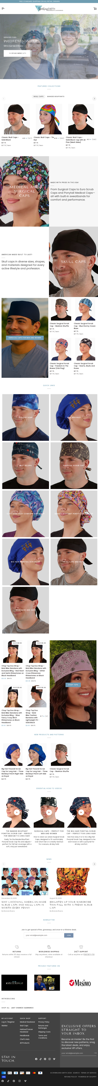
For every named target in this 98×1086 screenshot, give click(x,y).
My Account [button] (7, 1018)
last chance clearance (22, 1008)
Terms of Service (88, 1073)
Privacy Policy (43, 1022)
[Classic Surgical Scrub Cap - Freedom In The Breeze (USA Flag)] (61, 349)
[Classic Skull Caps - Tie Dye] (49, 119)
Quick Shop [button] (25, 1018)
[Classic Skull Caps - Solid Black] (17, 119)
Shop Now (17, 53)
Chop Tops (73, 685)
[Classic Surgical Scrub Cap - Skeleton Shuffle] (61, 309)
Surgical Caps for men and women (25, 338)
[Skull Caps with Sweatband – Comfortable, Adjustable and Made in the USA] (73, 262)
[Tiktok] (41, 1059)
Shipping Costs (44, 1032)
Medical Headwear (27, 1022)
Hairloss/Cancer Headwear (26, 1030)
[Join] (94, 1053)
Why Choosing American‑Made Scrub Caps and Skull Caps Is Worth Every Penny (24, 905)
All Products (24, 1043)
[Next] (94, 99)
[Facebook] (36, 1059)
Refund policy (70, 1077)
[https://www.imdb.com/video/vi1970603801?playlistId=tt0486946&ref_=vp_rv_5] (77, 983)
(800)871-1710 (89, 954)
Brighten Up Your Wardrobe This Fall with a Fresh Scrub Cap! (71, 905)
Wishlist (5, 1026)
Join (69, 935)
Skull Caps (24, 1026)
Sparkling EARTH (59, 1073)
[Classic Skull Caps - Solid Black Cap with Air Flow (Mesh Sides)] (81, 119)
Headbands (24, 1035)
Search (76, 1073)
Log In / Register (8, 1022)
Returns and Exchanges (43, 1027)
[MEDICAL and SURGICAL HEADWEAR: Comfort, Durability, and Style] (24, 191)
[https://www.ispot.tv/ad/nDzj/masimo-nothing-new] (44, 983)
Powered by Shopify (87, 1077)
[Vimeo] (54, 1059)
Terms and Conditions (42, 1036)
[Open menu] (5, 8)
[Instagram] (50, 1059)
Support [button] (42, 1018)
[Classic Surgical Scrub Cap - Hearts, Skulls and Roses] (85, 349)
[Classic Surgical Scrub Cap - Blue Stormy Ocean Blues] (85, 309)
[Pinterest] (45, 1059)
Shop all (5, 1008)
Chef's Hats (24, 1039)
